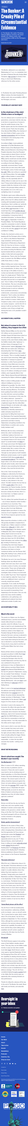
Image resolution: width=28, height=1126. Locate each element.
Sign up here (12, 76)
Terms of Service (8, 1080)
